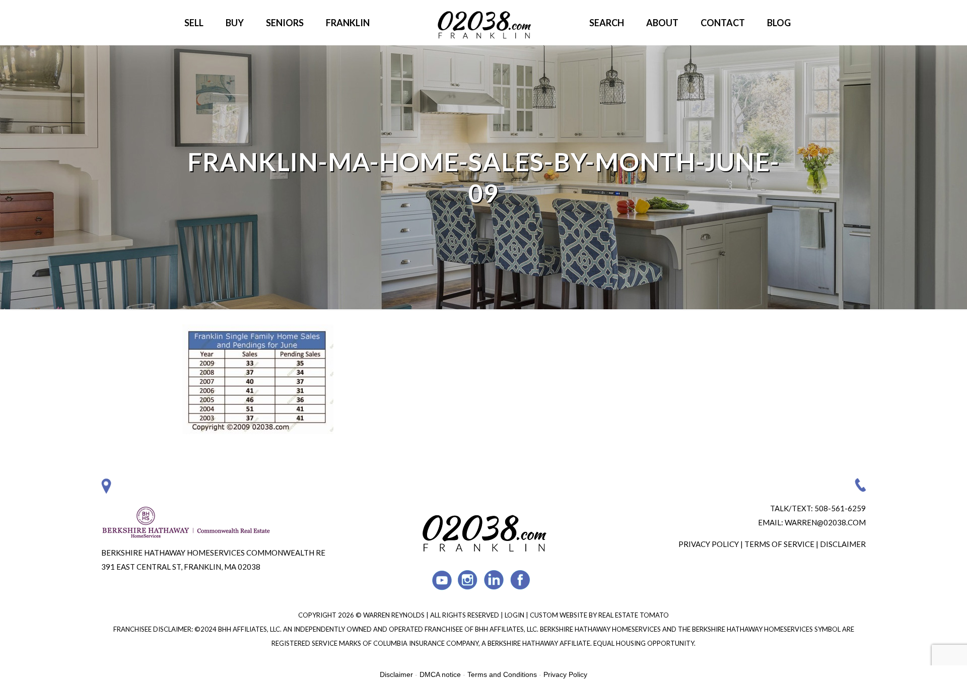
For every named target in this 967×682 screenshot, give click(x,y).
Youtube (442, 580)
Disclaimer (843, 544)
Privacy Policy (708, 544)
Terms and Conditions (502, 674)
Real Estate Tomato (633, 615)
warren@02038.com (825, 522)
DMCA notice (440, 674)
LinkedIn (494, 580)
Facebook (520, 580)
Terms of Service (779, 544)
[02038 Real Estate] (483, 22)
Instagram (468, 580)
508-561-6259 (840, 508)
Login (515, 615)
